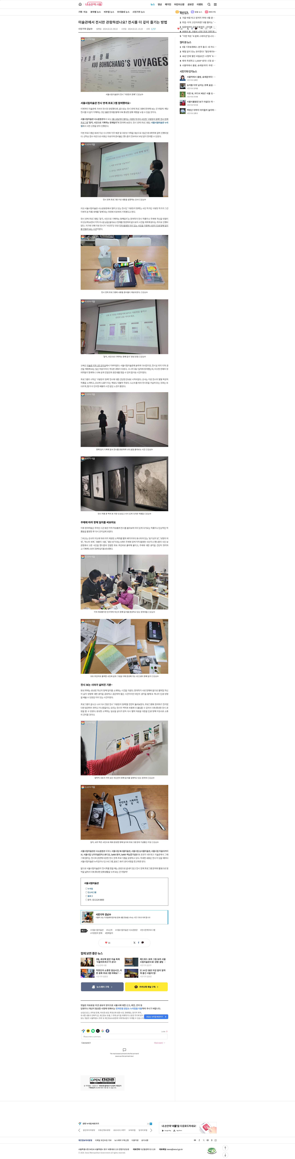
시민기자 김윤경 (102, 976)
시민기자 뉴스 (139, 12)
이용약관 (135, 1140)
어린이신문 (179, 4)
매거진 (168, 4)
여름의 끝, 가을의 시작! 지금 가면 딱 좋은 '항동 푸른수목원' (198, 31)
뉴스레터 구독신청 (121, 1140)
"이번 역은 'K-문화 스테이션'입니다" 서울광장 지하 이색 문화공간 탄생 (198, 36)
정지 (148, 1124)
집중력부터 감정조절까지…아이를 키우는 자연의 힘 (198, 27)
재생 (151, 1124)
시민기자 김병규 (192, 113)
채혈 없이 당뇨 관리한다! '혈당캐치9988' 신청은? (198, 51)
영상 (160, 4)
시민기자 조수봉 (192, 96)
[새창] (102, 986)
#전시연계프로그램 (147, 930)
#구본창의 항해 (96, 933)
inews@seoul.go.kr (175, 1149)
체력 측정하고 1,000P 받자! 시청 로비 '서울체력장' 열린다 (198, 61)
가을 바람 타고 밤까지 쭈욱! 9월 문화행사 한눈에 (198, 18)
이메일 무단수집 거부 (103, 1140)
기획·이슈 (82, 12)
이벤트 (200, 4)
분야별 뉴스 (95, 12)
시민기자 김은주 (146, 965)
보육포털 (101, 1130)
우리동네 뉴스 (123, 12)
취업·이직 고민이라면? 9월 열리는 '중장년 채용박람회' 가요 (198, 22)
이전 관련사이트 (79, 1130)
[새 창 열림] (212, 1148)
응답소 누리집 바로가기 (154, 1016)
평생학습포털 (135, 1130)
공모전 (190, 4)
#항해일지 (109, 933)
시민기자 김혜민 (192, 80)
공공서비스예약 (89, 1130)
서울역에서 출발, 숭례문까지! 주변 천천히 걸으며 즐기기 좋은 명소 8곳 (198, 65)
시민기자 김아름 (192, 88)
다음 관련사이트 (151, 1130)
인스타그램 (92, 892)
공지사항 (144, 1140)
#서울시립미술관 (97, 930)
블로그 (90, 896)
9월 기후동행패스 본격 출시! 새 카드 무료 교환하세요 (198, 47)
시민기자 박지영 (192, 105)
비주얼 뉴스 (109, 12)
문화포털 (123, 1130)
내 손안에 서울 (93, 4)
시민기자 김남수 (85, 28)
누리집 (90, 888)
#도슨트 (109, 930)
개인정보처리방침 (85, 1140)
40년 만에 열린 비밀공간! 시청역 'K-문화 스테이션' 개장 (198, 56)
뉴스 (153, 4)
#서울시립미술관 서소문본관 (126, 930)
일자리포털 (112, 1130)
